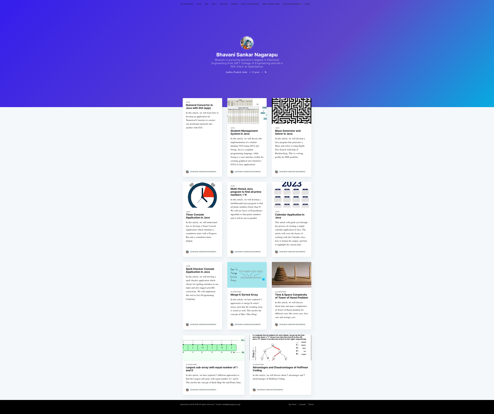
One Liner (224, 4)
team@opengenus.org (231, 404)
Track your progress (250, 4)
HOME (199, 4)
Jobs (206, 4)
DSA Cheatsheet (187, 4)
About (214, 4)
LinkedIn (302, 404)
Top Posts (292, 404)
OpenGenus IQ (186, 404)
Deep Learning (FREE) (271, 4)
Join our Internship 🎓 (292, 4)
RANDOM (234, 4)
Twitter (311, 404)
